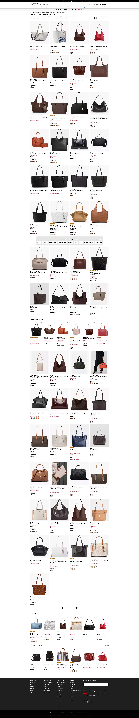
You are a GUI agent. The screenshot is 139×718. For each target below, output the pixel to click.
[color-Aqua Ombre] (33, 161)
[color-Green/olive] (56, 162)
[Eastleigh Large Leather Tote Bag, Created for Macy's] (89, 329)
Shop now (85, 9)
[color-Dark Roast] (78, 459)
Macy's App (58, 686)
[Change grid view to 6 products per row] (96, 18)
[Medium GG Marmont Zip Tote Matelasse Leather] (89, 655)
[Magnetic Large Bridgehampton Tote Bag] (39, 258)
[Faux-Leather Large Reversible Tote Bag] (59, 32)
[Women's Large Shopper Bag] (99, 435)
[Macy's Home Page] (34, 4)
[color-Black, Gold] (31, 669)
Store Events (59, 698)
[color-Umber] (34, 277)
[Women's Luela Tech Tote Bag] (39, 510)
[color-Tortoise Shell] (53, 162)
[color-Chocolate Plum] (51, 532)
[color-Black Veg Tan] (72, 89)
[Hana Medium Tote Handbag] (39, 546)
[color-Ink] (92, 161)
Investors (71, 688)
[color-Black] (53, 125)
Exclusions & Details (90, 695)
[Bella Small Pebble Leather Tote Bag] (59, 176)
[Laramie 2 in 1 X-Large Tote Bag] (79, 546)
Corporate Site (72, 686)
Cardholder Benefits (47, 684)
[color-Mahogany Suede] (71, 314)
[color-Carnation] (72, 495)
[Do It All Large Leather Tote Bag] (59, 435)
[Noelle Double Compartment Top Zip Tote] (59, 66)
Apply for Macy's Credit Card (48, 682)
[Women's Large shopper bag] (79, 362)
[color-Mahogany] (36, 233)
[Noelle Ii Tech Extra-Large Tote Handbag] (39, 176)
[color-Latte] (71, 234)
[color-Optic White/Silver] (51, 570)
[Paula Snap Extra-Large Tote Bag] (39, 32)
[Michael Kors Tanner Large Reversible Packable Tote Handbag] (36, 623)
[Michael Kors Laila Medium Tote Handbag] (39, 435)
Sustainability (72, 698)
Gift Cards (45, 686)
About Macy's (72, 682)
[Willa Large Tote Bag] (99, 66)
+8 (79, 314)
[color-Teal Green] (34, 418)
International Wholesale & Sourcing (75, 690)
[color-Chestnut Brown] (51, 125)
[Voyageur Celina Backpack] (50, 655)
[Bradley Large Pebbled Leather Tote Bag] (79, 399)
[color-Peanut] (36, 641)
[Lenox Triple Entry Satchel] (79, 258)
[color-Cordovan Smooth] (71, 279)
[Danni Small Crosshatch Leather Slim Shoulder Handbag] (76, 655)
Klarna (31, 684)
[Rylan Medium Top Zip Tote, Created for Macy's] (36, 329)
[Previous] (31, 32)
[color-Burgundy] (74, 234)
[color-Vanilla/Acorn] (91, 567)
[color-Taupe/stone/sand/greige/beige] (92, 126)
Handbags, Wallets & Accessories (51, 12)
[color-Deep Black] (53, 532)
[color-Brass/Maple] (71, 53)
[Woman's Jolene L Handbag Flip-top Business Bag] (99, 362)
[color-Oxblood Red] (33, 418)
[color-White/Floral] (51, 52)
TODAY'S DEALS (46, 1)
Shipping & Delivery (33, 692)
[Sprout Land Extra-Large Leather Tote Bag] (39, 140)
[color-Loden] (94, 233)
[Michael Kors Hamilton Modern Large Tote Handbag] (50, 623)
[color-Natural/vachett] (91, 532)
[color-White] (54, 234)
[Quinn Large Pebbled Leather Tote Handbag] (39, 66)
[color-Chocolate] (91, 87)
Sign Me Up (96, 684)
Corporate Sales (72, 684)
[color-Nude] (91, 313)
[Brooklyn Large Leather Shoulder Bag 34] (79, 32)
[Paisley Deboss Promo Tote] (99, 510)
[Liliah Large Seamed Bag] (59, 510)
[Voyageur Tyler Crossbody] (36, 655)
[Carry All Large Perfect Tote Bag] (99, 176)
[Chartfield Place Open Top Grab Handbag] (79, 473)
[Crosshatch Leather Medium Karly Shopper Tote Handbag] (59, 103)
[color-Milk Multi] (31, 531)
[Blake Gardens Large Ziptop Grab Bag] (99, 140)
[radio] (51, 52)
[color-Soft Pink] (53, 570)
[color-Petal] (71, 348)
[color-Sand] (31, 277)
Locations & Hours (59, 684)
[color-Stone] (74, 314)
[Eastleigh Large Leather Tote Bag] (79, 66)
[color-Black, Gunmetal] (33, 669)
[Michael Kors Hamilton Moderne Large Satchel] (76, 623)
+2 (59, 52)
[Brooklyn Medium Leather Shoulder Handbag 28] (99, 32)
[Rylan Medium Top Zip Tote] (99, 258)
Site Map (71, 696)
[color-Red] (92, 313)
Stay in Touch (59, 696)
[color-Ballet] (53, 234)
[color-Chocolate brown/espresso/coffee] (51, 385)
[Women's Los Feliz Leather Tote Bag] (79, 294)
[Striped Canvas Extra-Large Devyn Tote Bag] (63, 655)
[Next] (47, 32)
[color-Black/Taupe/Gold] (53, 52)
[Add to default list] (41, 323)
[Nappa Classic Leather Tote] (99, 399)
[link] (39, 47)
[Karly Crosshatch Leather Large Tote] (79, 176)
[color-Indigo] (34, 233)
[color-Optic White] (44, 639)
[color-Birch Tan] (76, 671)
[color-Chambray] (31, 641)
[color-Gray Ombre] (36, 161)
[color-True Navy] (34, 531)
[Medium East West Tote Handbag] (50, 329)
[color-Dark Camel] (72, 569)
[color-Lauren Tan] (54, 125)
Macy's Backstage (60, 688)
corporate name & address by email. (86, 715)
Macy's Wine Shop (60, 692)
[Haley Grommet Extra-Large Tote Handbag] (59, 399)
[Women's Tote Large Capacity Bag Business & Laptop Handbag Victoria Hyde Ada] (99, 294)
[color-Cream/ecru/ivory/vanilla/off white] (53, 385)
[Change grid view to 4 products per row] (94, 18)
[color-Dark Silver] (76, 314)
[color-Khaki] (92, 455)
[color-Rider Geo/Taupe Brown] (54, 52)
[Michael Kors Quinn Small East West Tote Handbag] (99, 546)
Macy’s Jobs (72, 692)
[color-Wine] (92, 422)
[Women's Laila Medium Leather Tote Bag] (79, 103)
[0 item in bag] (108, 4)
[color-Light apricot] (51, 496)
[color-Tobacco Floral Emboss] (33, 233)
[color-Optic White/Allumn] (51, 234)
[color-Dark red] (96, 383)
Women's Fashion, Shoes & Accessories (38, 12)
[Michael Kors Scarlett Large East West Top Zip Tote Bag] (59, 546)
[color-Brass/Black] (72, 53)
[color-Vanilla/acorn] (33, 456)
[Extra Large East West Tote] (59, 140)
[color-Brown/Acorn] (96, 567)
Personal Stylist (59, 694)
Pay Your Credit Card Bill (47, 692)
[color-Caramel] (38, 418)
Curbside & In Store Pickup (61, 682)
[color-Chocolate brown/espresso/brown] (94, 126)
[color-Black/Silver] (74, 123)
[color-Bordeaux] (97, 532)
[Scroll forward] (101, 242)
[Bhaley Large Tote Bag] (79, 140)
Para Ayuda (32, 688)
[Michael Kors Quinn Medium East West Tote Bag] (59, 212)
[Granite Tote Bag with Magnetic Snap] (103, 329)
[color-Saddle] (92, 87)
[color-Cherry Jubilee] (76, 459)
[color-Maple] (71, 530)
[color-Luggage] (31, 87)
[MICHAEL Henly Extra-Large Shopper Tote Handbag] (99, 212)
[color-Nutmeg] (74, 279)
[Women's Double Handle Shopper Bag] (39, 294)
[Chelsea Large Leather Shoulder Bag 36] (59, 294)
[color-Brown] (54, 162)
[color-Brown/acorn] (33, 87)
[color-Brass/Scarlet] (91, 53)
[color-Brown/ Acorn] (31, 456)
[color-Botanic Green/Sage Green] (58, 52)
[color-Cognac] (31, 161)
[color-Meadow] (72, 314)
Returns (31, 690)
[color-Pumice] (36, 531)
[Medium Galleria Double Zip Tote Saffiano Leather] (103, 655)
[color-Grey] (92, 383)
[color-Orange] (91, 383)
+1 (99, 383)
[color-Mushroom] (94, 532)
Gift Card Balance (46, 688)
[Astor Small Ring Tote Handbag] (39, 473)
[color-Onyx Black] (31, 418)
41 (75, 607)
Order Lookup (32, 686)
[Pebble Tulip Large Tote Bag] (79, 435)
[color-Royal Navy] (71, 459)
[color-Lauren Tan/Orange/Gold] (56, 52)
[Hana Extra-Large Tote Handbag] (79, 212)
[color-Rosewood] (78, 314)
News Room (72, 694)
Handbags (59, 12)
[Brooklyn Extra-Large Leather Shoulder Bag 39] (79, 510)
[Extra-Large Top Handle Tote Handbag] (39, 103)
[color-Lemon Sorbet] (58, 125)
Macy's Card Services (47, 690)
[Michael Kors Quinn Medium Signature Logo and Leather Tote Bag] (99, 473)
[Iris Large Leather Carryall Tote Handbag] (39, 399)
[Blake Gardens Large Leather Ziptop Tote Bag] (59, 258)
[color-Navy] (56, 125)
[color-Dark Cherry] (72, 279)
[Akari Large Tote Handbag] (76, 329)
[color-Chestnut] (34, 161)
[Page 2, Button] (77, 608)
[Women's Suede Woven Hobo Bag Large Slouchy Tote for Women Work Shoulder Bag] (59, 362)
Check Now (96, 695)
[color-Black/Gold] (71, 123)
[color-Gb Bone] (96, 532)
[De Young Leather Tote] (39, 212)
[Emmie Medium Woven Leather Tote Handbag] (39, 584)
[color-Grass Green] (92, 198)
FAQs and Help (32, 682)
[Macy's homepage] (31, 12)
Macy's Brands (59, 690)
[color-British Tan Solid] (71, 89)
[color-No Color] (76, 279)
